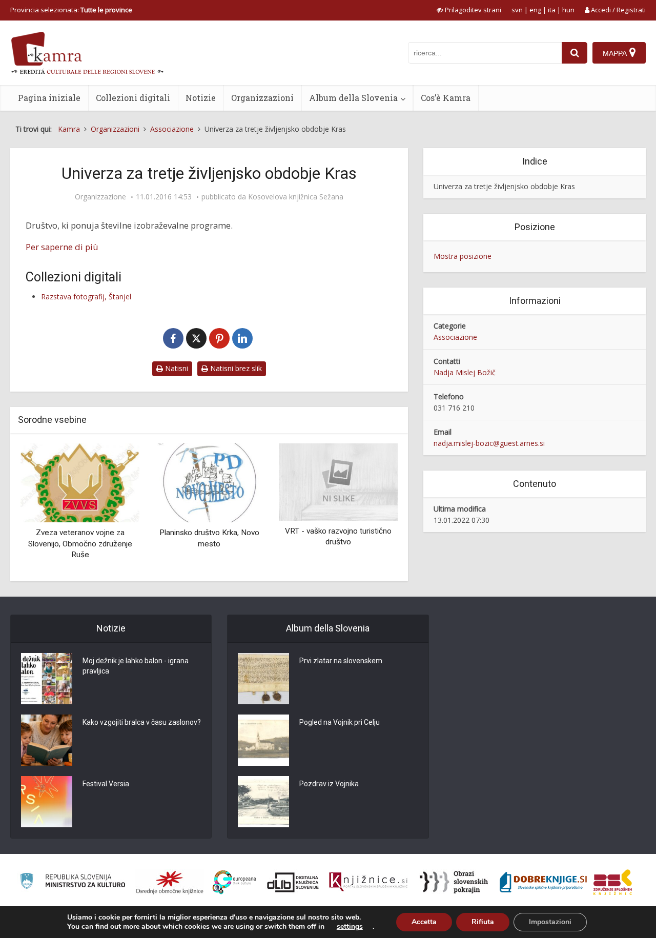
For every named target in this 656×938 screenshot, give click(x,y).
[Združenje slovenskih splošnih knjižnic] (368, 882)
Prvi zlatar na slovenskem (340, 661)
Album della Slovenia (353, 97)
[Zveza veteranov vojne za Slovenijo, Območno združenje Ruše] (79, 482)
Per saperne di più (62, 247)
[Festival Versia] (46, 801)
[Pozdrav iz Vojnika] (263, 801)
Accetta (424, 922)
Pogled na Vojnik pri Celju (339, 722)
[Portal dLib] (293, 882)
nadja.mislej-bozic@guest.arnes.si (489, 443)
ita (552, 9)
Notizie (201, 97)
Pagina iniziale (49, 97)
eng (535, 9)
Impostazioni (550, 922)
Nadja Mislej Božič (465, 372)
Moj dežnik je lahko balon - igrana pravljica (136, 666)
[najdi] (574, 53)
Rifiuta (482, 922)
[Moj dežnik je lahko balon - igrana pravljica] (46, 678)
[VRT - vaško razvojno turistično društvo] (338, 481)
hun (568, 9)
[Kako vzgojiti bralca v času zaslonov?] (46, 740)
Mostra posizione (462, 256)
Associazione (455, 337)
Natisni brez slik (235, 368)
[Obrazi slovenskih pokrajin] (454, 882)
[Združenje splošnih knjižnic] (612, 882)
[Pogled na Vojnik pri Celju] (263, 740)
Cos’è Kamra (445, 97)
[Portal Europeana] (234, 882)
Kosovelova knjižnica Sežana (295, 196)
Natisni (175, 368)
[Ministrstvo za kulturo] (72, 882)
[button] (372, 508)
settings (350, 926)
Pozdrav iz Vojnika (329, 784)
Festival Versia (106, 784)
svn (517, 9)
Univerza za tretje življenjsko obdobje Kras (504, 186)
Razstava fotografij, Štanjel (86, 296)
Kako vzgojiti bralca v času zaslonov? (142, 722)
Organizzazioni (262, 97)
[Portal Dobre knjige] (543, 882)
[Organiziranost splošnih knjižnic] (169, 882)
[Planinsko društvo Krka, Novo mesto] (209, 482)
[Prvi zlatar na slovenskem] (263, 678)
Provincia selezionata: (71, 9)
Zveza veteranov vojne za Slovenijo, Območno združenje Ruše (80, 543)
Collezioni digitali (133, 97)
